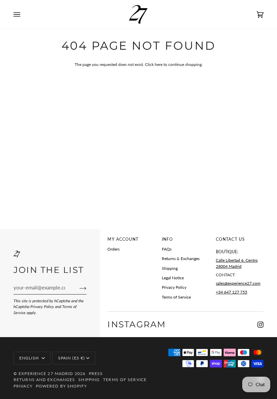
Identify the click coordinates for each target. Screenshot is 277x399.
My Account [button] (122, 239)
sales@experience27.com (238, 283)
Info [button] (167, 239)
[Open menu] (24, 14)
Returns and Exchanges (44, 379)
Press (96, 373)
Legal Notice (173, 278)
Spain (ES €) (71, 357)
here (158, 64)
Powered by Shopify (61, 386)
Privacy (23, 386)
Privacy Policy (42, 306)
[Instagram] (260, 325)
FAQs (167, 249)
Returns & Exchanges (181, 258)
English (29, 357)
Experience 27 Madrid (46, 373)
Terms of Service (176, 297)
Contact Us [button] (230, 239)
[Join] (77, 287)
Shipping (170, 268)
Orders (113, 249)
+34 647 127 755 (231, 292)
